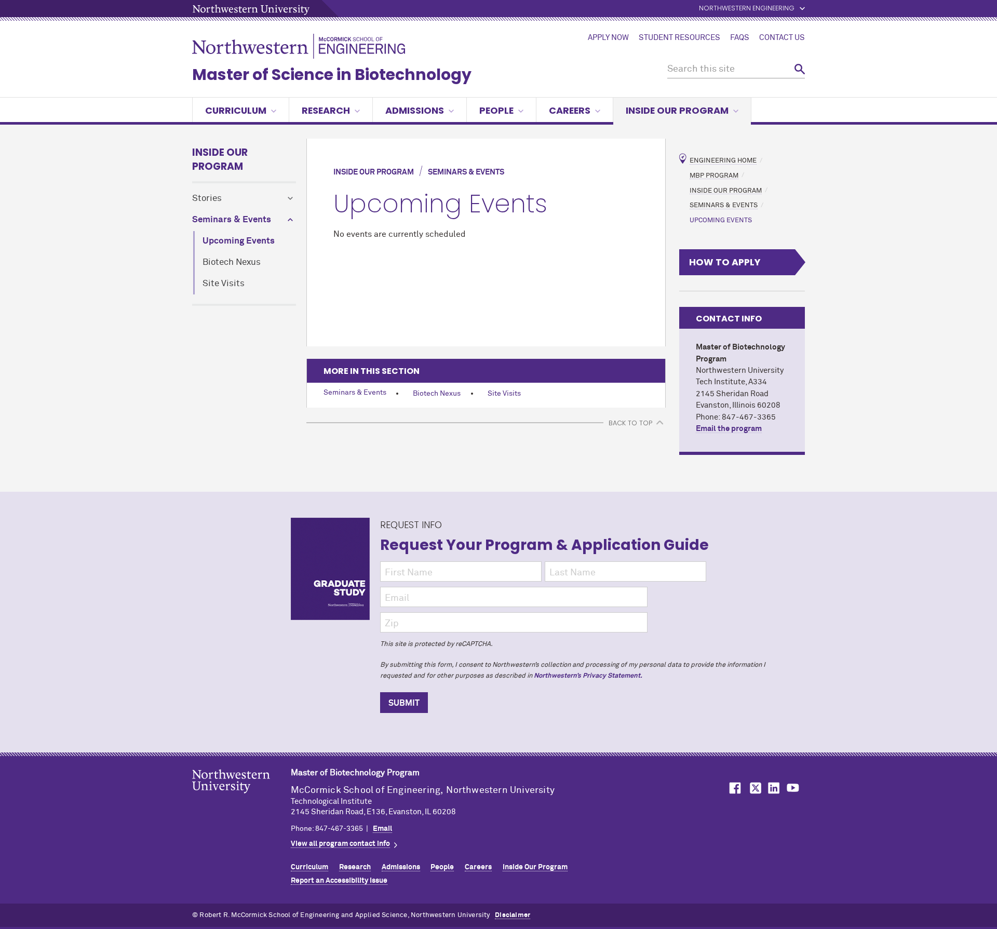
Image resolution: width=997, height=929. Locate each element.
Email (382, 828)
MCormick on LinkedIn (773, 788)
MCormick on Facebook (734, 788)
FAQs (739, 38)
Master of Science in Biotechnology (331, 74)
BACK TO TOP (630, 423)
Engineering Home (723, 160)
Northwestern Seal (241, 797)
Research (326, 110)
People (496, 110)
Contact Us (782, 38)
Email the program (729, 429)
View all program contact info (340, 843)
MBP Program (714, 175)
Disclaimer (512, 915)
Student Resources (679, 38)
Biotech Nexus (232, 262)
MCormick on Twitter (753, 788)
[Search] (799, 69)
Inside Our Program (677, 110)
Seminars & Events (231, 220)
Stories (207, 198)
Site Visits (224, 283)
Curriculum (235, 110)
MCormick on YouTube (793, 788)
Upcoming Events (239, 241)
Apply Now (608, 38)
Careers (569, 110)
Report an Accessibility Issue (339, 880)
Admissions (414, 110)
